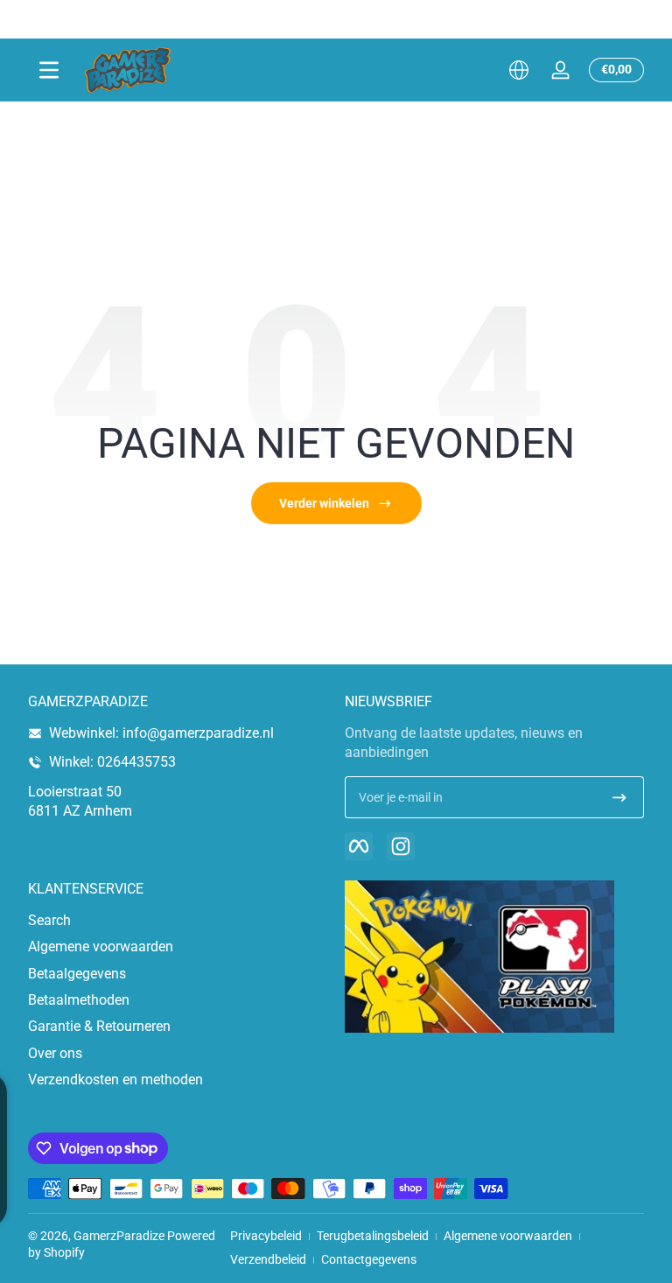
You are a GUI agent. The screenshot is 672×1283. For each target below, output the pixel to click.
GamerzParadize (119, 1236)
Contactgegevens (368, 1259)
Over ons (55, 1053)
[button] (519, 70)
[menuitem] (177, 920)
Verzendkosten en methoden (115, 1079)
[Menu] (49, 70)
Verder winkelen (324, 503)
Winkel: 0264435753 (112, 762)
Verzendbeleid (268, 1259)
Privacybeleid (266, 1236)
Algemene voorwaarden (100, 946)
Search (49, 920)
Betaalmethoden (79, 1000)
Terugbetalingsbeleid (373, 1236)
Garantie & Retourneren (99, 1026)
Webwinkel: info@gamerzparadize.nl (161, 733)
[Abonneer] (619, 797)
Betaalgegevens (77, 973)
